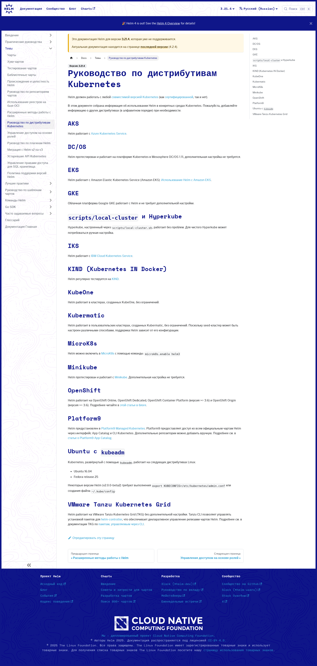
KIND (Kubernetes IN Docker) (269, 70)
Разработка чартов (116, 595)
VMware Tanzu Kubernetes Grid (270, 114)
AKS (255, 38)
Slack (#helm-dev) (177, 584)
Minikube (121, 377)
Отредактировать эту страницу (93, 538)
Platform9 (258, 103)
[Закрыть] (311, 23)
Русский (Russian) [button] (259, 8)
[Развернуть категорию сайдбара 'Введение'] (51, 35)
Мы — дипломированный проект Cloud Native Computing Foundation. (158, 635)
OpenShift (258, 97)
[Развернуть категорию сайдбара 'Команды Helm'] (51, 200)
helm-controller (111, 519)
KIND (115, 279)
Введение (108, 584)
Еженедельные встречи (179, 601)
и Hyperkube (274, 60)
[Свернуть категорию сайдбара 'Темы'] (51, 48)
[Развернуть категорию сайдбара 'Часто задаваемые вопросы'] (51, 213)
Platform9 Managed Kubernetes (123, 428)
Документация (31, 8)
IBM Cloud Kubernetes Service (111, 256)
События (46, 595)
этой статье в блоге (133, 405)
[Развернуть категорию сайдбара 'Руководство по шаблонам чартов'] (51, 192)
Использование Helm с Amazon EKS (186, 180)
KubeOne (258, 76)
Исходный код (51, 584)
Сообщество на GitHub (240, 584)
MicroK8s (107, 353)
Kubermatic (259, 81)
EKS (255, 49)
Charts (86, 8)
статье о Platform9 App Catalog (90, 438)
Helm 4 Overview (168, 23)
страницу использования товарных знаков (238, 650)
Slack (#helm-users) (239, 589)
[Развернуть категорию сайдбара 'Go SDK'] (51, 207)
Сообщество (55, 8)
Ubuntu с (263, 108)
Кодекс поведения (55, 601)
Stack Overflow (234, 595)
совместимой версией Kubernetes (135, 97)
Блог (72, 8)
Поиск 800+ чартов (116, 601)
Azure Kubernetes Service (108, 133)
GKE (255, 54)
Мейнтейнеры (171, 595)
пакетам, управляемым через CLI (121, 524)
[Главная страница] (71, 58)
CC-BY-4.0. (217, 640)
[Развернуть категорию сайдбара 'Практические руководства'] (51, 42)
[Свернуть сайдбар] (29, 565)
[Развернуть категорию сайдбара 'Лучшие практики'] (51, 183)
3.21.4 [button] (226, 8)
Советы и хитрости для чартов (126, 589)
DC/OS (256, 43)
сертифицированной (179, 97)
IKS (255, 65)
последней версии (154, 47)
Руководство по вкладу (180, 589)
